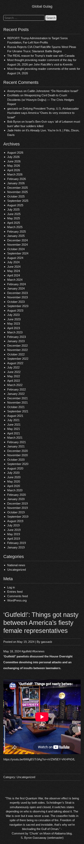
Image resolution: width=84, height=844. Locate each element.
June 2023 (14, 319)
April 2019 (13, 538)
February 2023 (16, 336)
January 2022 (16, 393)
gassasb (46, 641)
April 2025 (13, 222)
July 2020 (13, 472)
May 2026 (13, 165)
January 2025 (16, 235)
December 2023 (17, 293)
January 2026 (16, 183)
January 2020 (16, 499)
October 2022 (16, 354)
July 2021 (13, 420)
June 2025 (14, 214)
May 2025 (13, 218)
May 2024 (13, 271)
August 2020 (15, 468)
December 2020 (17, 451)
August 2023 (15, 310)
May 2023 (13, 323)
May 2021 (13, 428)
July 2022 (13, 367)
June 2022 (14, 372)
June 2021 (14, 424)
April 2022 (13, 380)
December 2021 (17, 398)
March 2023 (14, 332)
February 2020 (16, 494)
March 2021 (14, 437)
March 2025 (14, 227)
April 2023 (13, 328)
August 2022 (15, 363)
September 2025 (17, 200)
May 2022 (13, 376)
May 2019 (13, 534)
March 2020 (14, 490)
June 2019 (14, 529)
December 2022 (17, 345)
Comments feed (17, 596)
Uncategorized (16, 569)
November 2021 (17, 402)
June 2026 (14, 161)
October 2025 (16, 196)
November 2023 (17, 297)
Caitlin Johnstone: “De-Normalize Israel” (52, 91)
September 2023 (17, 306)
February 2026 (16, 179)
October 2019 (16, 512)
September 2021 (17, 411)
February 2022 (16, 389)
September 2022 (17, 358)
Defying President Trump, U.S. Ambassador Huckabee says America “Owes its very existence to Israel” (43, 113)
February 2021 (16, 442)
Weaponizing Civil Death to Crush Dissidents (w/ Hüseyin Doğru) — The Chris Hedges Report (40, 100)
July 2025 (13, 209)
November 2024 (17, 244)
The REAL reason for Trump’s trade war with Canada (40, 55)
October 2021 (16, 407)
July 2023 (13, 314)
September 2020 (17, 464)
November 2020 (17, 455)
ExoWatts (13, 95)
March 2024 (14, 279)
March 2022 (14, 385)
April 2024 (13, 275)
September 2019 (17, 516)
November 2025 (17, 192)
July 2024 (13, 262)
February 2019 (16, 543)
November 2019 (17, 507)
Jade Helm (14, 130)
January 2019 (16, 547)
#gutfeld (26, 651)
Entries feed (14, 591)
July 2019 (13, 525)
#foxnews (38, 651)
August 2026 (15, 152)
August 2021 (15, 415)
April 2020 (13, 486)
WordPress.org (17, 600)
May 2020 (13, 481)
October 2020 (16, 459)
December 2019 (17, 503)
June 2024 (14, 266)
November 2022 (17, 350)
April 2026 (13, 170)
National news (16, 565)
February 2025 (16, 231)
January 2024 (16, 288)
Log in (11, 587)
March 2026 (14, 174)
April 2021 (13, 433)
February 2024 (16, 284)
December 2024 (17, 240)
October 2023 (16, 301)
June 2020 (14, 477)
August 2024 (15, 257)
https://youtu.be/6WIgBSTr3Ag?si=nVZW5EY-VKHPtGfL (39, 759)
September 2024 (17, 253)
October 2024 (16, 249)
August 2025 (15, 205)
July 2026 (13, 157)
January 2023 (16, 341)
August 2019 (15, 521)
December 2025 (17, 187)
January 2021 (16, 446)
